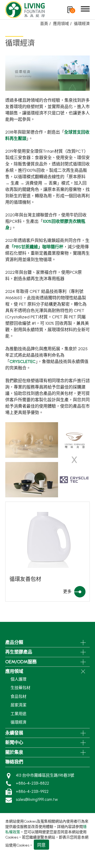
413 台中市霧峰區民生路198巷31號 (45, 775)
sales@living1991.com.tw (37, 799)
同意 (41, 845)
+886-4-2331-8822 (32, 783)
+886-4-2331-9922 (32, 791)
